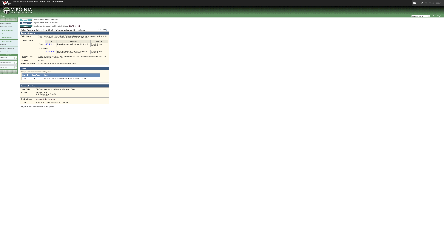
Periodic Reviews (7, 37)
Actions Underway (7, 30)
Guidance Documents (7, 48)
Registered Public (5, 62)
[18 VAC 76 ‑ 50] (74, 26)
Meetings (3, 44)
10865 (24, 78)
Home (2, 16)
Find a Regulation (5, 23)
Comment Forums (5, 52)
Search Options (438, 16)
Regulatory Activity (6, 26)
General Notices (7, 41)
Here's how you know (54, 1)
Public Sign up (4, 67)
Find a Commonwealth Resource (430, 3)
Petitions (4, 34)
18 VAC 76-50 (49, 44)
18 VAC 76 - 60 (50, 51)
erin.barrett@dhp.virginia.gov (45, 99)
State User (3, 57)
